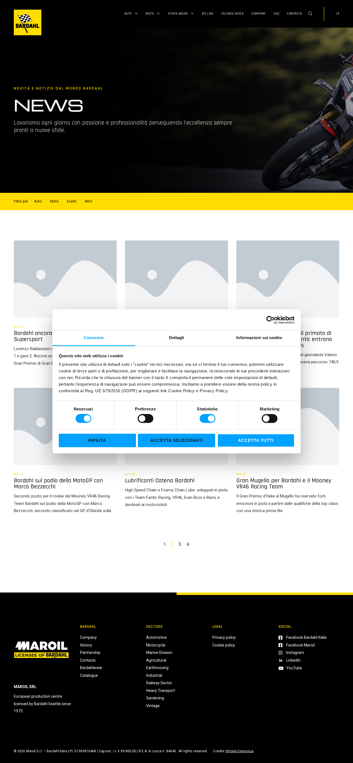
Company (258, 14)
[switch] (145, 418)
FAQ (276, 14)
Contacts (294, 14)
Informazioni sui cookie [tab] (259, 337)
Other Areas (178, 14)
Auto (128, 14)
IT (337, 13)
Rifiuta (97, 440)
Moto (150, 14)
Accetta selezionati (176, 440)
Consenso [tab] (94, 337)
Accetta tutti (256, 440)
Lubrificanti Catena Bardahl (159, 481)
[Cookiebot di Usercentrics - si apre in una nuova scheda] (270, 320)
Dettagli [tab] (176, 337)
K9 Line (208, 14)
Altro (130, 474)
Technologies (232, 14)
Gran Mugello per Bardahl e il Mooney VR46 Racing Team (283, 484)
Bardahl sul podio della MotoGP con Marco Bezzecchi (58, 484)
